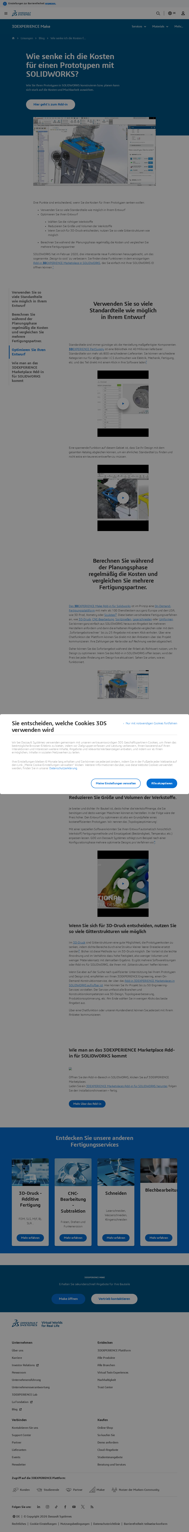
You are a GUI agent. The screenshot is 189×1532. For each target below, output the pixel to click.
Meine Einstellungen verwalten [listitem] (116, 783)
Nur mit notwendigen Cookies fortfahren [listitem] (151, 723)
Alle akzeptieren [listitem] (161, 783)
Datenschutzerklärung (63, 768)
